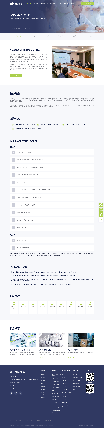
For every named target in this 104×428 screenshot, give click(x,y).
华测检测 (16, 420)
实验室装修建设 (55, 384)
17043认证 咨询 (45, 36)
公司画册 (75, 374)
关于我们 (43, 3)
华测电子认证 (22, 420)
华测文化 (43, 380)
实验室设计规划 (55, 381)
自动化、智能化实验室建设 (56, 375)
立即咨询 (17, 75)
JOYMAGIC (91, 425)
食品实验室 (64, 383)
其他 (74, 389)
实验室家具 (54, 399)
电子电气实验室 (65, 377)
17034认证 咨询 (59, 36)
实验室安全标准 (76, 386)
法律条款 (86, 425)
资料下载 (73, 3)
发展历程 (43, 383)
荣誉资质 (43, 386)
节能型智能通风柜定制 (56, 411)
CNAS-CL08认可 (87, 36)
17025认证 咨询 (17, 36)
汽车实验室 (64, 380)
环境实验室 (64, 389)
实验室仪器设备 (55, 387)
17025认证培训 (55, 402)
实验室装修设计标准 (77, 377)
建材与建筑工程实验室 (66, 393)
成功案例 (36, 3)
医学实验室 (64, 374)
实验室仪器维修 (55, 405)
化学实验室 (64, 399)
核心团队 (43, 377)
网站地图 (81, 425)
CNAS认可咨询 (26, 28)
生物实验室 (64, 386)
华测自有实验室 (51, 3)
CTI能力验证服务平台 (30, 420)
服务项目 (29, 3)
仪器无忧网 (43, 420)
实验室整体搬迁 (55, 408)
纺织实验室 (64, 402)
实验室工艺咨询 (55, 378)
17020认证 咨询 (73, 36)
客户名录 (43, 389)
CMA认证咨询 (55, 393)
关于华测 (43, 374)
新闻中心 (59, 3)
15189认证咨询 (31, 36)
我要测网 (38, 420)
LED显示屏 (48, 420)
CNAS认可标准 (76, 380)
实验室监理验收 (55, 396)
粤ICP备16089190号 (48, 425)
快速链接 (43, 370)
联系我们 (66, 3)
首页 (12, 28)
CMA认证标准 (76, 383)
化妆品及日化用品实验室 (66, 405)
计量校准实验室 (65, 396)
